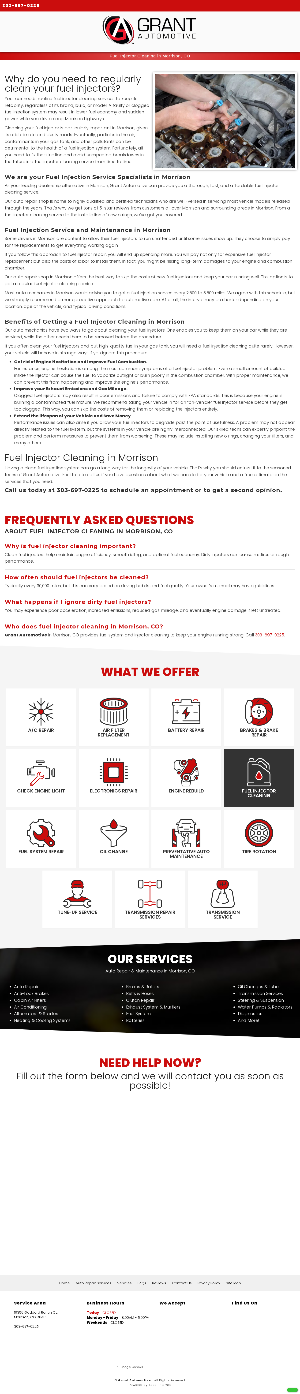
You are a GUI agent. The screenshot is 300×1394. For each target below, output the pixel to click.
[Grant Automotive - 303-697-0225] (292, 1390)
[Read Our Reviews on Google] (246, 1325)
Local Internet (160, 1385)
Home (64, 1283)
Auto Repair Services (93, 1283)
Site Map (233, 1283)
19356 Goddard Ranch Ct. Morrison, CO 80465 (36, 1314)
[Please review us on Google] (188, 1355)
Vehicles (124, 1283)
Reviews (159, 1283)
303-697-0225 (21, 5)
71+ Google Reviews (129, 1367)
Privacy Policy (209, 1283)
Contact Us (182, 1283)
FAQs (142, 1283)
